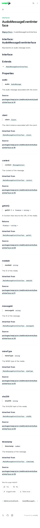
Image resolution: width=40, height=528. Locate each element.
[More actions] (37, 3)
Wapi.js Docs (7, 32)
